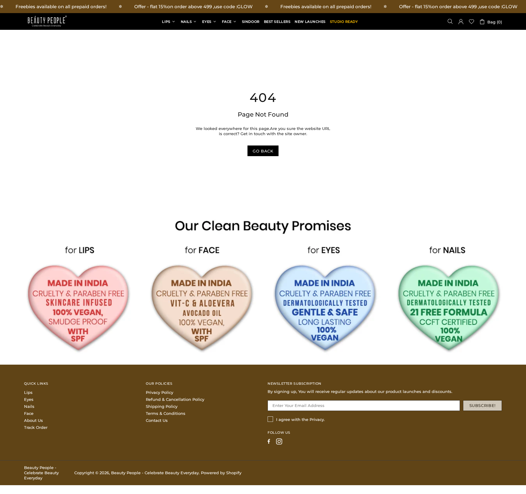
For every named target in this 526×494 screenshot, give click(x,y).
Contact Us (157, 420)
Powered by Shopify (221, 472)
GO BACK (263, 151)
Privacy (317, 419)
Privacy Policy (159, 392)
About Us (33, 420)
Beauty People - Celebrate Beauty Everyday (47, 21)
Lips (28, 392)
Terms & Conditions (165, 413)
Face (28, 413)
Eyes (28, 399)
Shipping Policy (161, 406)
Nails (29, 406)
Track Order (35, 427)
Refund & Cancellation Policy (175, 399)
